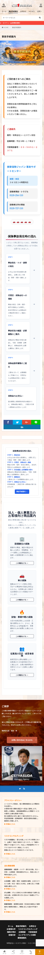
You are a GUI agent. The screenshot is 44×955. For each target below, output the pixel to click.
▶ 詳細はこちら (9, 824)
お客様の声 (11, 929)
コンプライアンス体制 (27, 935)
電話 (31, 953)
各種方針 (11, 935)
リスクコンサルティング (27, 929)
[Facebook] (8, 422)
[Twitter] (17, 422)
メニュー (22, 953)
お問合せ (23, 11)
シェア (13, 953)
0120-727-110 (16, 208)
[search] (39, 18)
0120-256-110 (16, 195)
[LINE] (35, 422)
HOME (6, 27)
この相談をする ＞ (22, 563)
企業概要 (40, 11)
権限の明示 (11, 932)
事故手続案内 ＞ (22, 491)
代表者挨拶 (32, 932)
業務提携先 (22, 938)
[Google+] (26, 422)
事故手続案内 (13, 11)
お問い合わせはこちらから (22, 740)
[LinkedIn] (22, 427)
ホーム (4, 11)
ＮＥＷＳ (32, 11)
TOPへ (39, 953)
